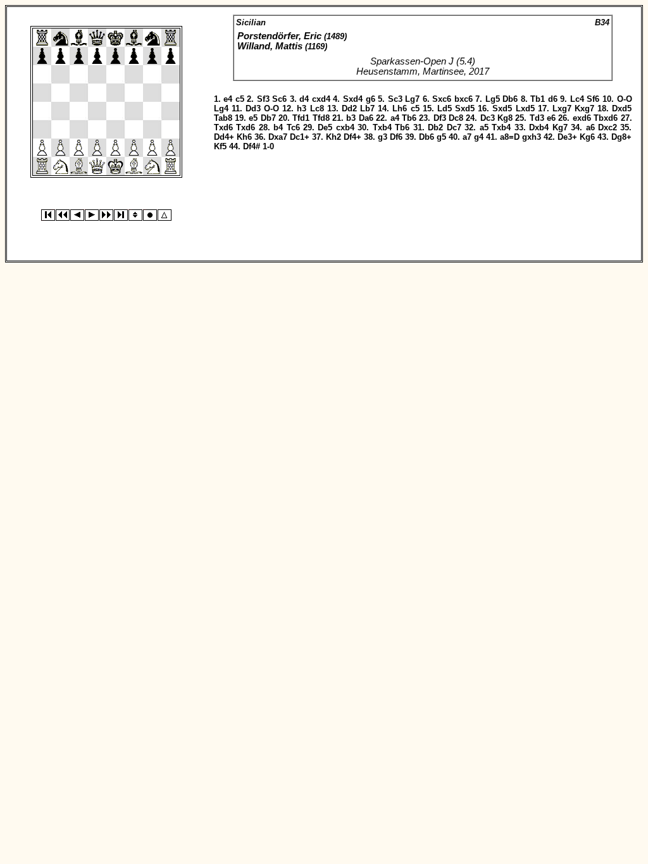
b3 (351, 118)
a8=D (510, 137)
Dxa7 (277, 137)
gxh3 (531, 137)
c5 (239, 99)
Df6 (396, 137)
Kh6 (244, 137)
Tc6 (293, 127)
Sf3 (263, 99)
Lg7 (412, 99)
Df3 (439, 118)
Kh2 (333, 137)
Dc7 (454, 127)
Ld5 (444, 108)
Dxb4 (539, 127)
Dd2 (349, 108)
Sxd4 (353, 99)
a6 (590, 127)
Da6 (366, 118)
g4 (478, 137)
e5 (253, 118)
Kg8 (505, 118)
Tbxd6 (606, 118)
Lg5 (492, 99)
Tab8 (223, 118)
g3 (382, 137)
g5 (441, 137)
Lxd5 (525, 108)
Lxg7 (561, 108)
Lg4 (221, 108)
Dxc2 (607, 127)
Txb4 (382, 127)
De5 (325, 127)
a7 (467, 137)
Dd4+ (224, 137)
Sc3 (395, 99)
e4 (227, 99)
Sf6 (593, 99)
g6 (370, 99)
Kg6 (587, 137)
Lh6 (399, 108)
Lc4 (577, 99)
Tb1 (537, 99)
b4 (278, 127)
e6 (551, 118)
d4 (304, 99)
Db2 (435, 127)
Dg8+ (621, 137)
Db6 (510, 99)
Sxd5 (465, 108)
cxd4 (321, 99)
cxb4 (345, 127)
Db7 (268, 118)
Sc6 (279, 99)
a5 (484, 127)
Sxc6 (441, 99)
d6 (553, 99)
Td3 (537, 118)
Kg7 (560, 127)
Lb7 (367, 108)
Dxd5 (622, 108)
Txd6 (223, 127)
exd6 (582, 118)
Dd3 (253, 108)
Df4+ (352, 137)
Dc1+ (299, 137)
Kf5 (220, 146)
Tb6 (409, 118)
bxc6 (463, 99)
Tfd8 (321, 118)
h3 (301, 108)
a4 (394, 118)
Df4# (251, 146)
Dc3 (487, 118)
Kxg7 (584, 108)
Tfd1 (300, 118)
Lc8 (317, 108)
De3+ (567, 137)
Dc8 (456, 118)
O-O (624, 99)
